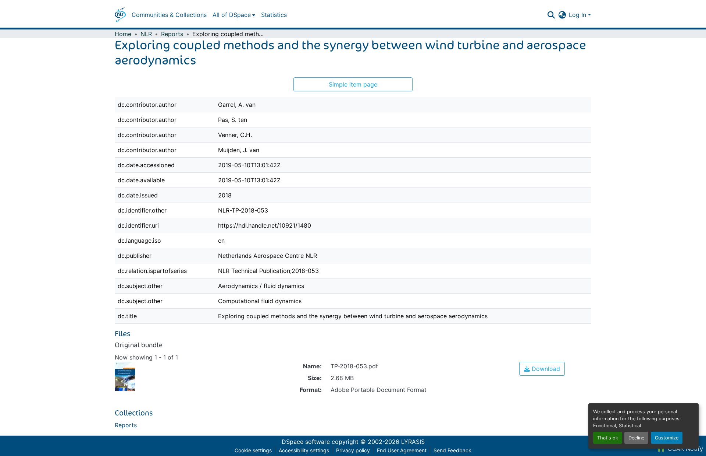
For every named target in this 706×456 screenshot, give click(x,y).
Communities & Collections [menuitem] (169, 14)
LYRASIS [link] (413, 441)
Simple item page (353, 84)
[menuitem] (234, 14)
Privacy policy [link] (353, 450)
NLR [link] (146, 34)
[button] (120, 14)
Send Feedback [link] (452, 450)
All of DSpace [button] (232, 14)
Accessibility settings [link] (304, 450)
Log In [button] (578, 14)
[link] (542, 369)
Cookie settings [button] (253, 450)
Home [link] (123, 34)
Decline (636, 438)
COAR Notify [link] (684, 448)
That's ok (607, 438)
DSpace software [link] (306, 441)
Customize (666, 438)
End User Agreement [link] (402, 450)
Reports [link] (172, 34)
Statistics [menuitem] (274, 14)
